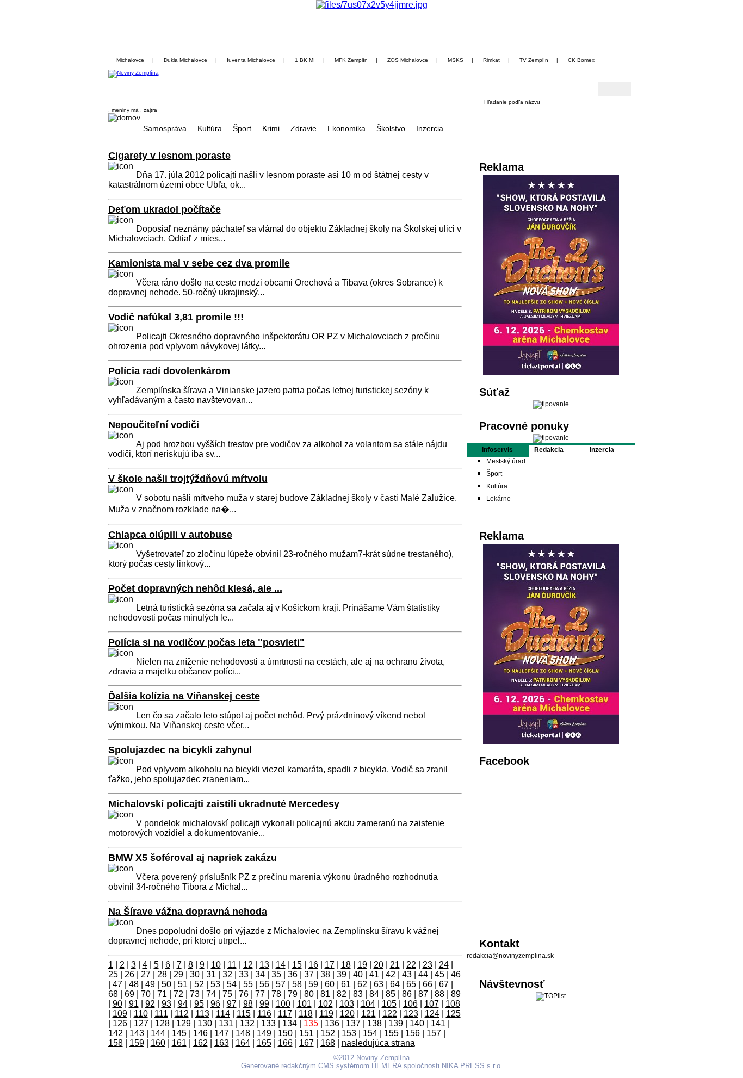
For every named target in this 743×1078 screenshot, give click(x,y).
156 (412, 1033)
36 (293, 974)
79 (293, 994)
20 (378, 964)
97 (232, 1003)
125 (453, 1013)
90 (117, 1003)
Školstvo (390, 128)
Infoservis (497, 450)
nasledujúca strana (378, 1043)
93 (166, 1003)
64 (395, 984)
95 (199, 1003)
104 (368, 1003)
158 (115, 1043)
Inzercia (429, 128)
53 (215, 984)
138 (374, 1023)
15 (297, 964)
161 (179, 1043)
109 (120, 1013)
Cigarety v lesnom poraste (169, 155)
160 (158, 1043)
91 (134, 1003)
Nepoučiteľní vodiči (153, 424)
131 (226, 1023)
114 (223, 1013)
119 (326, 1013)
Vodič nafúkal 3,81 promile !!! (176, 317)
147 (221, 1033)
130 (204, 1023)
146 (200, 1033)
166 (285, 1043)
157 (433, 1033)
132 (247, 1023)
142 (115, 1033)
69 (129, 994)
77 (260, 994)
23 (427, 964)
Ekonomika (346, 128)
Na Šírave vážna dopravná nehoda (187, 911)
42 (390, 974)
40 (358, 974)
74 (211, 994)
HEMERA (386, 1066)
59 (313, 984)
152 (327, 1033)
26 (129, 974)
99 (264, 1003)
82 (341, 994)
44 (423, 974)
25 (113, 974)
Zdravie (303, 128)
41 (374, 974)
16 (313, 964)
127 (141, 1023)
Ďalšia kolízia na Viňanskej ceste (184, 696)
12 (248, 964)
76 (244, 994)
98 (248, 1003)
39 (341, 974)
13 (264, 964)
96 (215, 1003)
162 (200, 1043)
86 (407, 994)
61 (346, 984)
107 (431, 1003)
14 (281, 964)
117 (285, 1013)
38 (325, 974)
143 (136, 1033)
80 (309, 994)
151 (306, 1033)
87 (423, 994)
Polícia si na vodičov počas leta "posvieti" (206, 642)
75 (227, 994)
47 (117, 984)
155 (391, 1033)
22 (411, 964)
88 (439, 994)
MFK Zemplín (351, 60)
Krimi (271, 128)
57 (281, 984)
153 (349, 1033)
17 (330, 964)
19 (362, 964)
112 (182, 1013)
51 (183, 984)
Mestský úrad (505, 461)
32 (227, 974)
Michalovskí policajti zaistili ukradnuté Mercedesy (223, 803)
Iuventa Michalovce (251, 60)
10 (216, 964)
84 (374, 994)
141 (438, 1023)
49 (150, 984)
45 (439, 974)
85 (390, 994)
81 (325, 994)
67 (444, 984)
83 (358, 994)
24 (444, 964)
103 (346, 1003)
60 (330, 984)
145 (179, 1033)
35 (276, 974)
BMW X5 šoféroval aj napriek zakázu (192, 857)
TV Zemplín (533, 60)
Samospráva (165, 128)
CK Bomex (581, 60)
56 (264, 984)
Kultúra (209, 128)
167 (306, 1043)
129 (183, 1023)
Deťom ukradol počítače (164, 209)
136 (332, 1023)
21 (395, 964)
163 (221, 1043)
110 (141, 1013)
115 (244, 1013)
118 (306, 1013)
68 (113, 994)
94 (183, 1003)
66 (427, 984)
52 (199, 984)
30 (195, 974)
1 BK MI (305, 60)
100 (283, 1003)
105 (389, 1003)
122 (389, 1013)
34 (260, 974)
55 (248, 984)
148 (243, 1033)
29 (178, 974)
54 (232, 984)
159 (136, 1043)
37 (309, 974)
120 (347, 1013)
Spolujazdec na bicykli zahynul (180, 750)
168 (327, 1043)
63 (378, 984)
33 (244, 974)
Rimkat (491, 60)
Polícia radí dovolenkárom (169, 370)
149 (264, 1033)
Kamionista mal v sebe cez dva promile (199, 263)
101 (304, 1003)
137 (353, 1023)
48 (134, 984)
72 (178, 994)
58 (297, 984)
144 (158, 1033)
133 (268, 1023)
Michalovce (130, 60)
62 (362, 984)
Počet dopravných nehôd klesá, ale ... (195, 588)
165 (264, 1043)
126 (120, 1023)
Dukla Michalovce (185, 60)
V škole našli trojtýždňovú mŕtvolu (188, 478)
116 (264, 1013)
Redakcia (549, 450)
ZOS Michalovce (407, 60)
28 (162, 974)
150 (285, 1033)
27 (146, 974)
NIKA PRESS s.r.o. (472, 1066)
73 (195, 994)
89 (456, 994)
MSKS (455, 60)
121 (368, 1013)
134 (289, 1023)
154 (370, 1033)
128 (162, 1023)
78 (276, 994)
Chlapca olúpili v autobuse (170, 534)
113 (202, 1013)
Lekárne (498, 499)
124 (432, 1013)
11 (232, 964)
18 (346, 964)
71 (162, 994)
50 (166, 984)
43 (407, 974)
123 (411, 1013)
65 (411, 984)
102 (325, 1003)
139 (395, 1023)
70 (146, 994)
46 (456, 974)
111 (161, 1013)
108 (452, 1003)
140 (417, 1023)
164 (243, 1043)
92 (150, 1003)
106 (410, 1003)
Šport (242, 128)
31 (211, 974)
